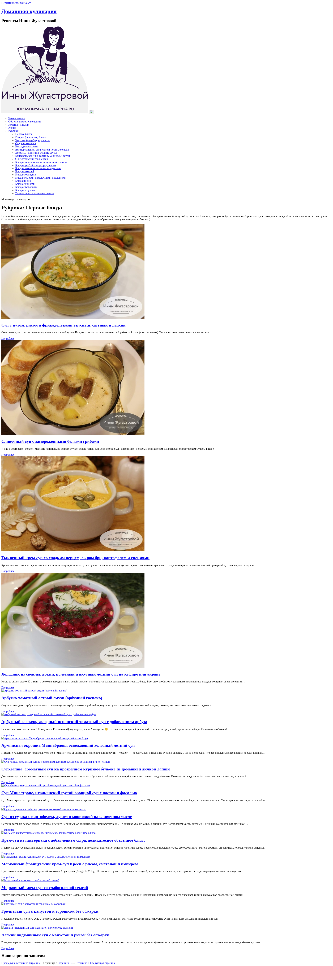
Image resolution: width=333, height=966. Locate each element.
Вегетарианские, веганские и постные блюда (42, 149)
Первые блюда (23, 134)
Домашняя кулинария (29, 11)
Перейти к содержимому (16, 2)
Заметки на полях (18, 124)
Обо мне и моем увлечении (24, 121)
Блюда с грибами (25, 183)
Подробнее (7, 338)
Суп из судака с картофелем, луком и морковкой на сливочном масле (66, 816)
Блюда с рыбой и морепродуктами (35, 165)
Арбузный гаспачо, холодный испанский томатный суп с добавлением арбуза (74, 721)
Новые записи (16, 118)
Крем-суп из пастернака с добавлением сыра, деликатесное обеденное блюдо (73, 840)
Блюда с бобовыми (26, 187)
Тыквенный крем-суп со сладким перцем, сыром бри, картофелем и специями (75, 557)
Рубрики (13, 130)
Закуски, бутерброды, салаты (32, 140)
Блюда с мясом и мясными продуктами (38, 168)
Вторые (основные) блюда (30, 137)
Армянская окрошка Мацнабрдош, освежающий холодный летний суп (68, 745)
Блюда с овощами (25, 174)
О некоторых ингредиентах (31, 158)
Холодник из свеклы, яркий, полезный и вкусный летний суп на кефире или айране (80, 674)
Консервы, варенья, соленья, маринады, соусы (42, 155)
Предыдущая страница (14, 962)
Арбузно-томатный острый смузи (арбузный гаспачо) (51, 698)
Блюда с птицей (24, 171)
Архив (12, 127)
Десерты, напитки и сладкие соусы (36, 152)
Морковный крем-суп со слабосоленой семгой (44, 887)
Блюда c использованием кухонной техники (41, 162)
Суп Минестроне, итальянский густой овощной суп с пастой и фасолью (69, 793)
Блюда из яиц (23, 180)
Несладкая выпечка (26, 146)
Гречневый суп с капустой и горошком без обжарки (50, 911)
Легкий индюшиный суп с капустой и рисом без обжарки (55, 935)
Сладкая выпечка (25, 143)
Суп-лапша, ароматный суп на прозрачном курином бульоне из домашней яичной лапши (85, 769)
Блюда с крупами (25, 190)
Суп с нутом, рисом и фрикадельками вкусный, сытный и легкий (63, 325)
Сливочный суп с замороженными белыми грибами (50, 441)
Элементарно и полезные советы (34, 193)
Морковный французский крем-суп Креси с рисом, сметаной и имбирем (69, 864)
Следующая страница (103, 962)
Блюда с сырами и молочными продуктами (40, 177)
